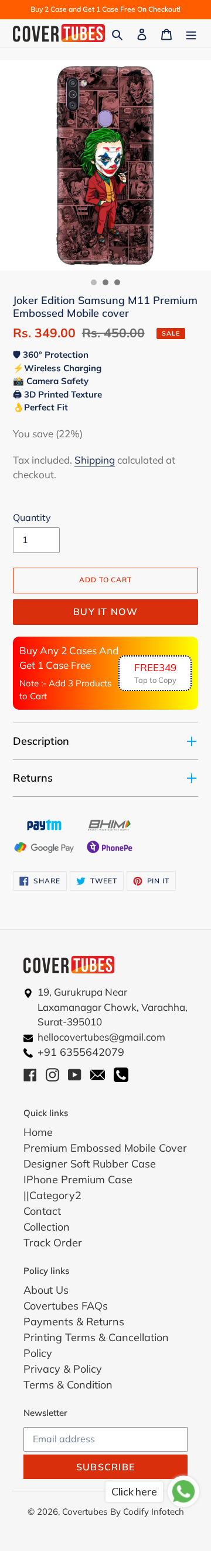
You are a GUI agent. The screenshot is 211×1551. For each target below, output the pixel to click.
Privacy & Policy (62, 1369)
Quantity (32, 517)
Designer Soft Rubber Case (89, 1163)
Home (38, 1132)
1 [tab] (94, 282)
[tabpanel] (105, 165)
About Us (46, 1290)
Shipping (94, 460)
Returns (33, 778)
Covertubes (84, 1511)
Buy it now (105, 611)
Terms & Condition (68, 1384)
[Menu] (191, 33)
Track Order (52, 1242)
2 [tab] (105, 282)
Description (41, 741)
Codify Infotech (153, 1511)
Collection (46, 1227)
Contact (42, 1211)
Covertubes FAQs (65, 1305)
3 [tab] (117, 282)
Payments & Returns (73, 1321)
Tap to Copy (155, 673)
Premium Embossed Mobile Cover (105, 1148)
